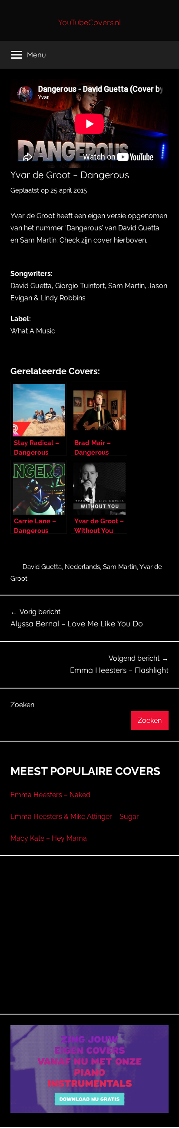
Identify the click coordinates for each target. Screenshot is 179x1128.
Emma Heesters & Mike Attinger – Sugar (74, 816)
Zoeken (22, 705)
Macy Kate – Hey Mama (48, 838)
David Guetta (42, 567)
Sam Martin (120, 567)
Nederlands (82, 567)
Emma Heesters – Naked (50, 795)
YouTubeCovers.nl (89, 22)
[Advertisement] (89, 945)
